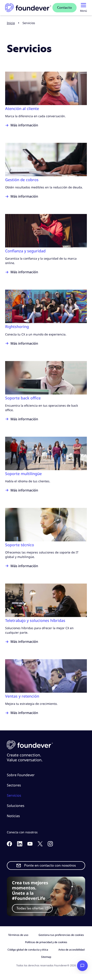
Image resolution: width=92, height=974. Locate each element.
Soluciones (15, 805)
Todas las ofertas (30, 908)
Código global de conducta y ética (27, 949)
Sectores (14, 785)
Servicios (14, 795)
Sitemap (46, 957)
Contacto (64, 7)
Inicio (11, 23)
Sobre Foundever (21, 775)
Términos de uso (18, 935)
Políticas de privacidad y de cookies (46, 942)
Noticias (13, 816)
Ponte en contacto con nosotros (50, 865)
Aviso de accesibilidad (71, 949)
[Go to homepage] (28, 7)
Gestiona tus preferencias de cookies (61, 935)
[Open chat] (82, 965)
